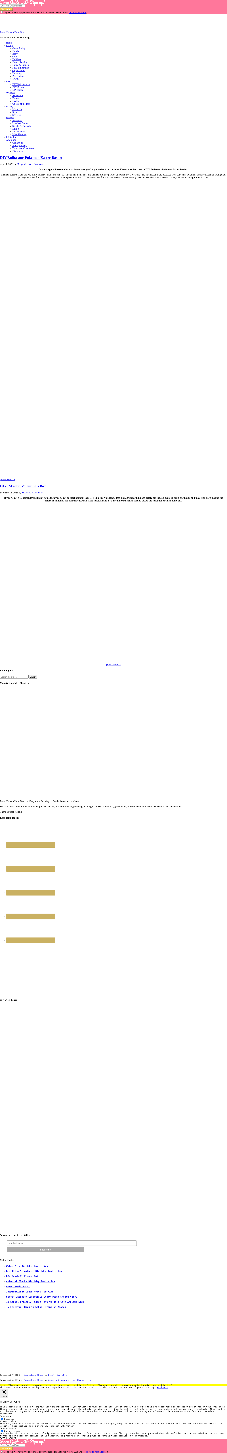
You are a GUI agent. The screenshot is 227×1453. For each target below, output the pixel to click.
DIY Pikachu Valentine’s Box (23, 486)
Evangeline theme (33, 1375)
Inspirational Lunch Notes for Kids (29, 1291)
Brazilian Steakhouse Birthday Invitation (34, 1271)
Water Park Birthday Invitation (27, 1266)
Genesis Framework (58, 1380)
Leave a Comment (34, 164)
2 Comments (36, 492)
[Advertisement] (56, 21)
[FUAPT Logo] (23, 1049)
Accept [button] (152, 1387)
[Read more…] (7, 479)
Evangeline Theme (33, 1380)
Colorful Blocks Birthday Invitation (30, 1281)
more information (77, 12)
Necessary (9, 1419)
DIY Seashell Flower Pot (22, 1276)
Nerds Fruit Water (18, 1286)
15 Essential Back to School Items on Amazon (36, 1307)
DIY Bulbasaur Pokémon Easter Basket (31, 158)
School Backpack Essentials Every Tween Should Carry (41, 1296)
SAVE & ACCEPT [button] (8, 1438)
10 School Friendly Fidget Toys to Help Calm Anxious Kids (45, 1302)
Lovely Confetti (57, 1375)
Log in (91, 1380)
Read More (162, 1387)
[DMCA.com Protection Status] (75, 1375)
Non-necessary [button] (8, 1428)
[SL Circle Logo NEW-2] (23, 1096)
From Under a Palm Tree (12, 32)
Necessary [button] (5, 1416)
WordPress (78, 1380)
